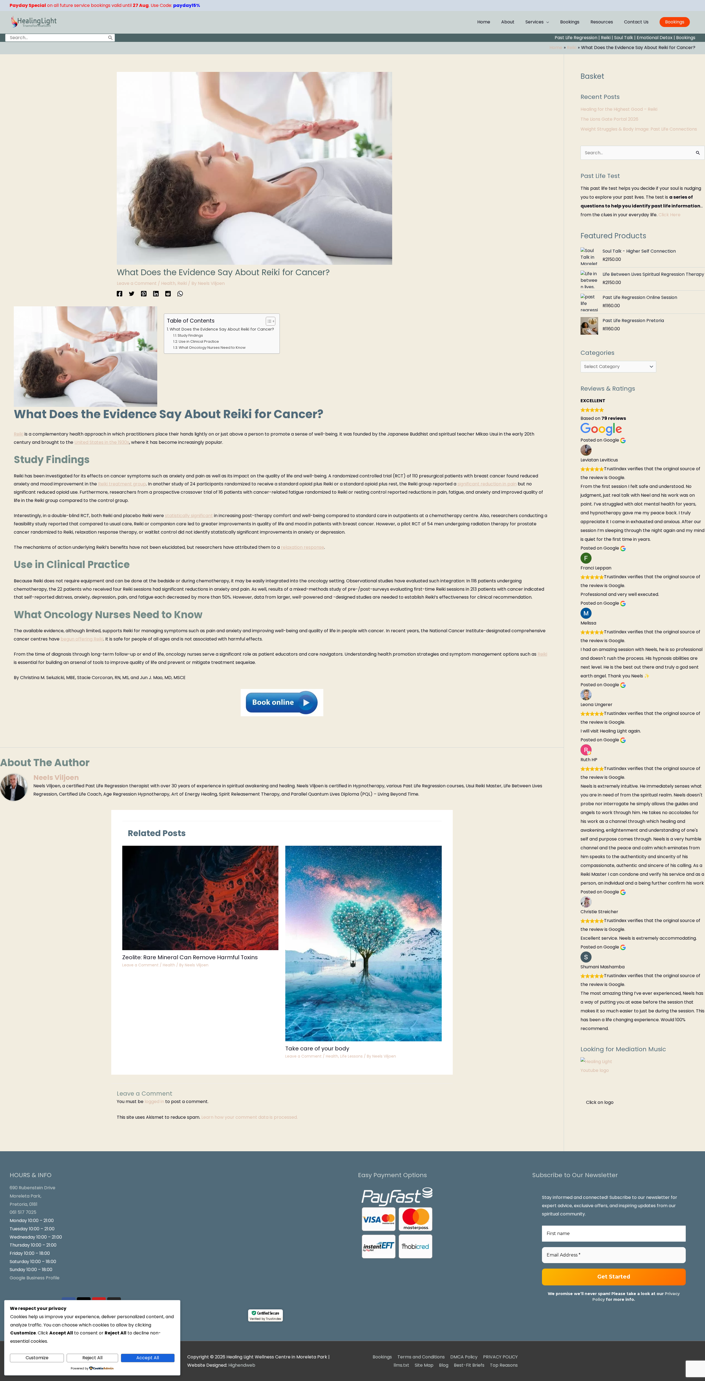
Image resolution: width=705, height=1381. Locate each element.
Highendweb (241, 1365)
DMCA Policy (464, 1357)
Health (168, 283)
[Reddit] (168, 293)
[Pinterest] (144, 293)
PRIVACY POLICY (500, 1357)
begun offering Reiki (82, 639)
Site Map (424, 1365)
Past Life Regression (576, 37)
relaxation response (302, 547)
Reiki (606, 37)
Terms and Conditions (421, 1357)
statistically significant (189, 515)
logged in (154, 1101)
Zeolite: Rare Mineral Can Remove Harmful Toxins (190, 957)
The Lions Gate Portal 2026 (609, 119)
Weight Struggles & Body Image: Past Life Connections (639, 129)
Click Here (669, 215)
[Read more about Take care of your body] (363, 943)
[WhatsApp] (180, 293)
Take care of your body (317, 1048)
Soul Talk (623, 37)
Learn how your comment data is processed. (249, 1117)
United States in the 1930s (101, 442)
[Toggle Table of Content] (268, 321)
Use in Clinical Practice (199, 341)
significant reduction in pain (487, 484)
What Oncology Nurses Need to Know (212, 347)
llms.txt (401, 1365)
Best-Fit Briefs (469, 1365)
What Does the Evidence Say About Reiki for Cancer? (222, 329)
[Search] (111, 37)
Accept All (147, 1358)
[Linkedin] (156, 293)
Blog (443, 1365)
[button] (675, 22)
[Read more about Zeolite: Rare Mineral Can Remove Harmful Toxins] (200, 897)
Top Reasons (504, 1365)
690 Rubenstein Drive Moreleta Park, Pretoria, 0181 (32, 1196)
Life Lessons (351, 1056)
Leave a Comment (137, 283)
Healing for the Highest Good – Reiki (619, 109)
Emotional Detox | (656, 37)
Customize (37, 1358)
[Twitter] (131, 293)
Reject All (92, 1358)
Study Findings (190, 335)
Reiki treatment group (122, 484)
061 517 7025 (23, 1212)
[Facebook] (119, 293)
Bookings (685, 37)
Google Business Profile (34, 1278)
